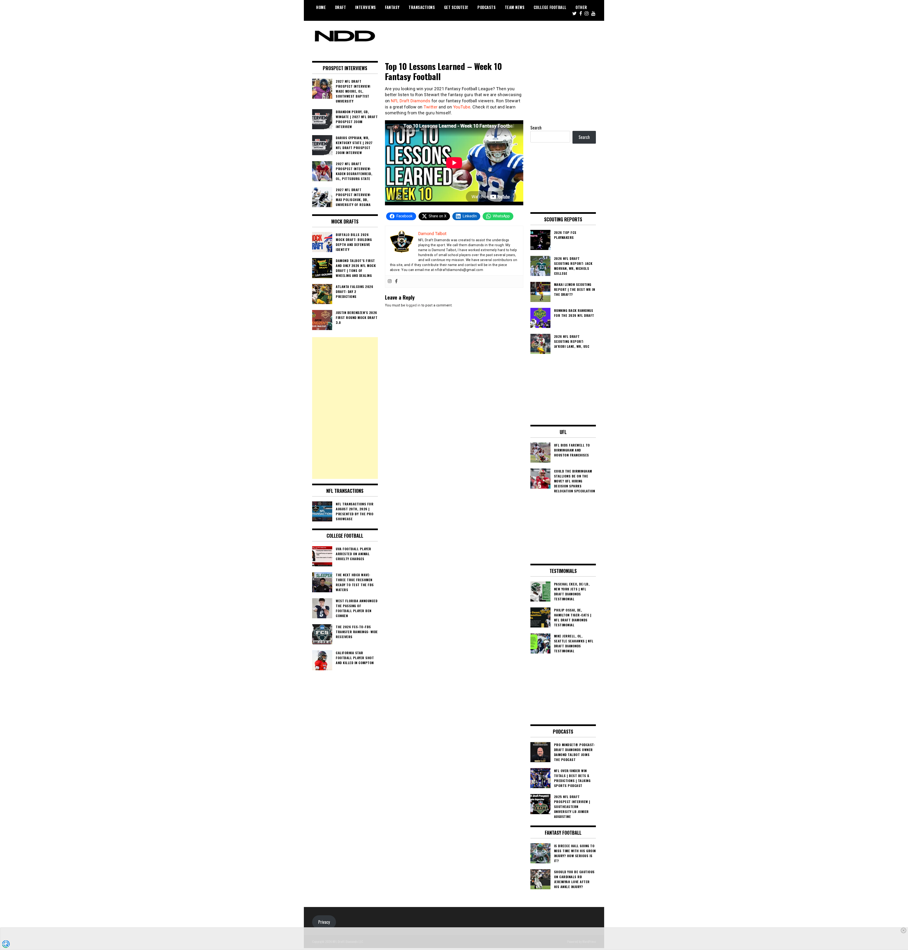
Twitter (430, 106)
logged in (413, 305)
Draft (340, 7)
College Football (550, 7)
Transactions (422, 7)
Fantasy (392, 7)
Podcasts (486, 7)
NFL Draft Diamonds (410, 100)
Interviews (365, 7)
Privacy (324, 922)
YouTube (462, 106)
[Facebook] (396, 281)
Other (581, 7)
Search (535, 128)
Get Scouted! (456, 7)
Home (321, 7)
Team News (515, 7)
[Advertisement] (345, 408)
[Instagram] (390, 281)
